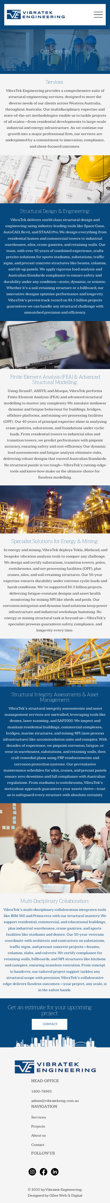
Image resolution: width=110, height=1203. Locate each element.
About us (38, 1135)
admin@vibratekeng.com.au (55, 1101)
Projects (38, 1126)
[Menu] (98, 14)
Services (38, 1117)
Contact (37, 1145)
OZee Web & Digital (65, 1195)
